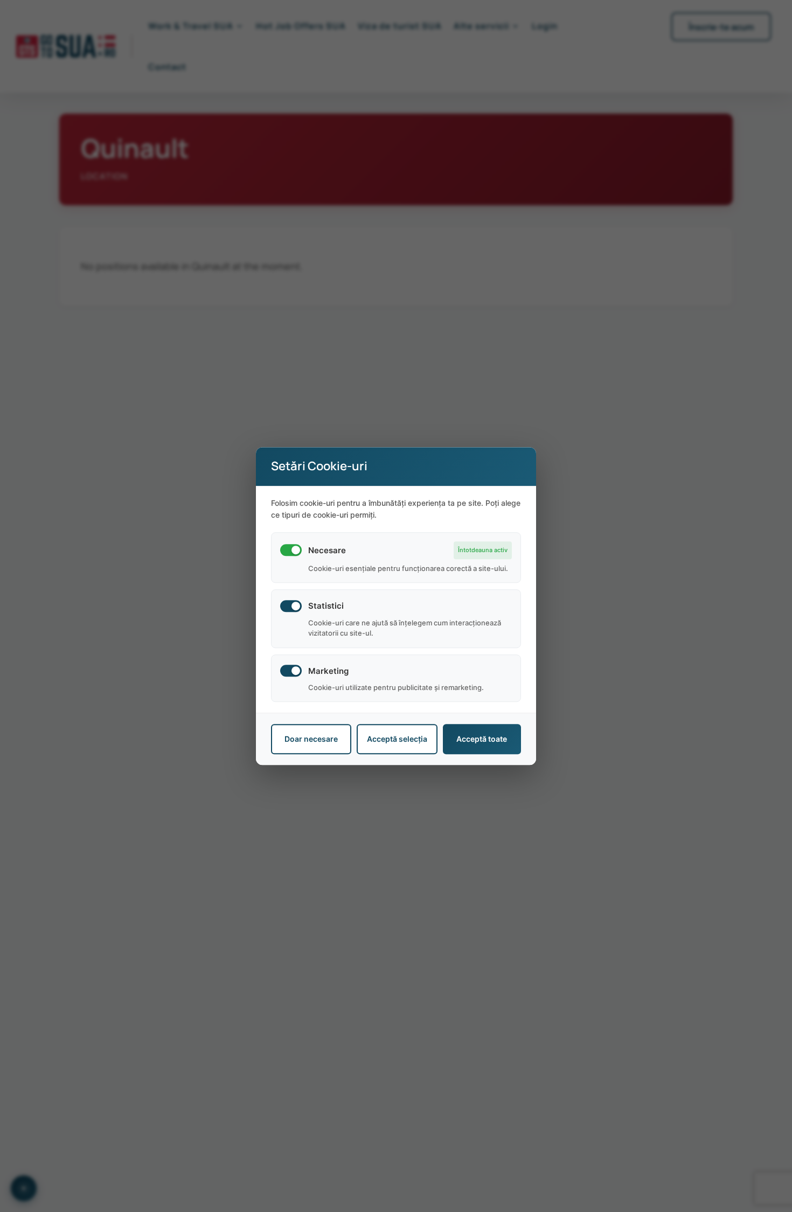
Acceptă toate (481, 739)
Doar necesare (311, 739)
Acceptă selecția (397, 739)
